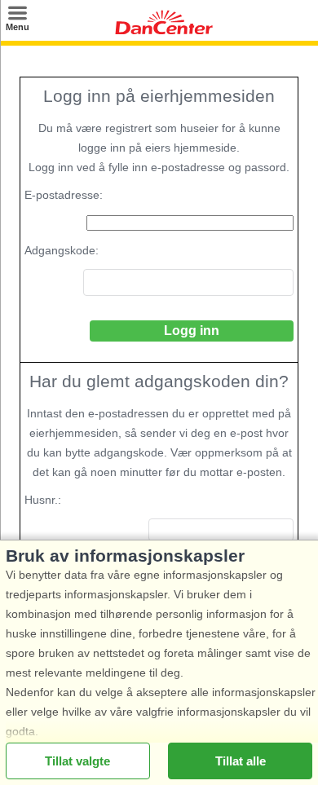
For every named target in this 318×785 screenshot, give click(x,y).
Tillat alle (240, 761)
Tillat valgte (77, 761)
